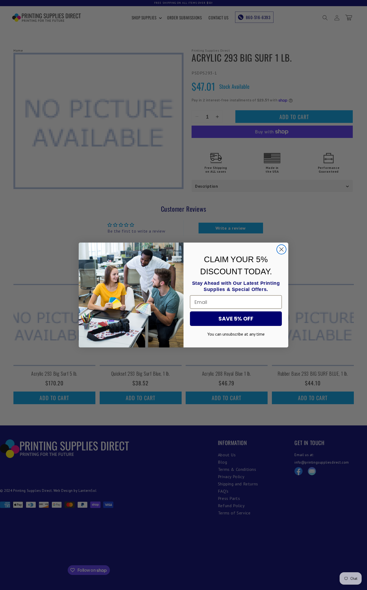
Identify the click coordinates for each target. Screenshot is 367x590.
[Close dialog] (281, 249)
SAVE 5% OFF (235, 318)
